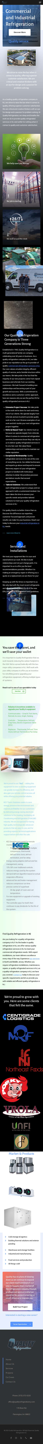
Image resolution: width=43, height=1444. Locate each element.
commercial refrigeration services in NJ (24, 366)
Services (9, 1368)
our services (35, 959)
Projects (9, 1373)
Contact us (17, 975)
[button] (40, 2)
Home (8, 1359)
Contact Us (11, 1382)
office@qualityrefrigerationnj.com (21, 1402)
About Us (10, 1364)
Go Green (10, 1377)
